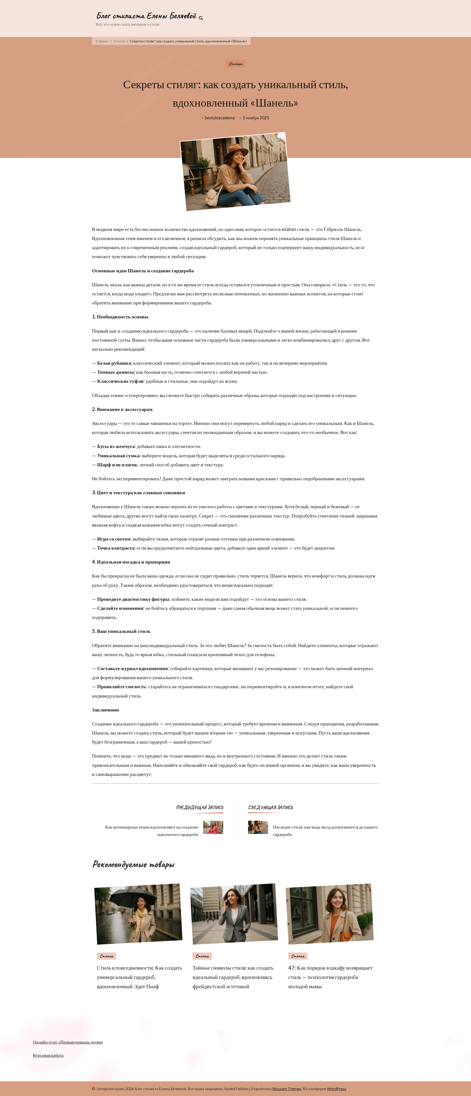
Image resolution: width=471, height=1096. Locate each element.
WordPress (336, 1088)
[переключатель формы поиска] (199, 18)
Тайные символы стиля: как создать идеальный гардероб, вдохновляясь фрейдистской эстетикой (233, 976)
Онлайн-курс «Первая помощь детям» (68, 1042)
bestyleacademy (220, 117)
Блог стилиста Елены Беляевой (146, 15)
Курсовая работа (48, 1055)
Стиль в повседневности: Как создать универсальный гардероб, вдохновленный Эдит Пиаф (139, 976)
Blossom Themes (286, 1088)
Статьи (235, 63)
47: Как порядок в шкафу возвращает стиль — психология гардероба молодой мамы (330, 976)
